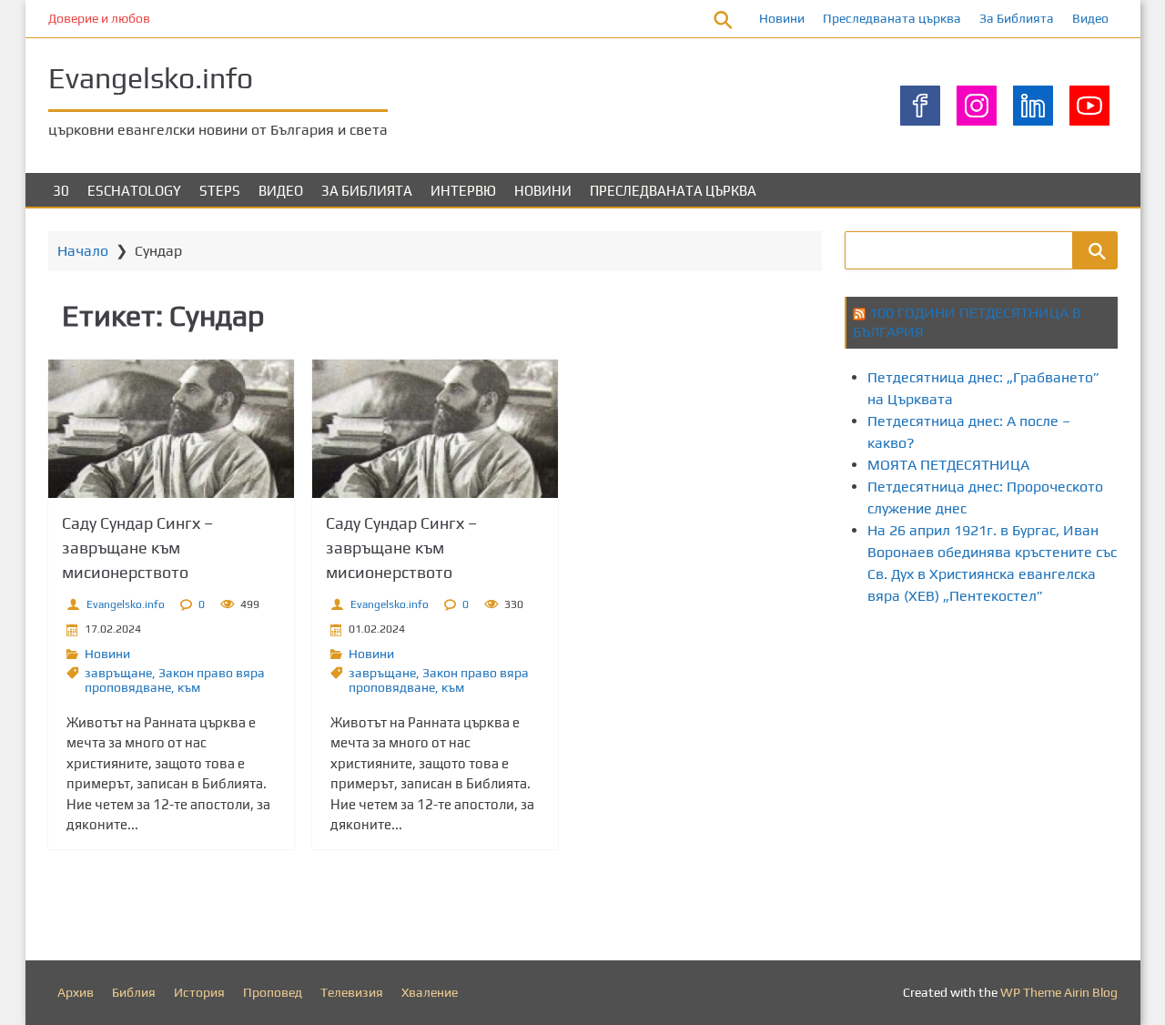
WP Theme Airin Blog (1059, 992)
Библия (134, 992)
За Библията (1016, 18)
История (199, 992)
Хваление (429, 992)
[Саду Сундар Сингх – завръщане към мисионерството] (171, 429)
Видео (1090, 18)
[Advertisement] (1005, 776)
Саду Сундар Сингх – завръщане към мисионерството (137, 547)
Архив (75, 992)
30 (61, 190)
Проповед (272, 992)
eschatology (134, 190)
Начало (82, 250)
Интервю (463, 190)
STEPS (219, 190)
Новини (782, 18)
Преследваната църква (892, 18)
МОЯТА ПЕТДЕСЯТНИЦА (948, 464)
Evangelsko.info (150, 78)
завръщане (118, 672)
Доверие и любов (99, 18)
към (188, 687)
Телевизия (351, 992)
